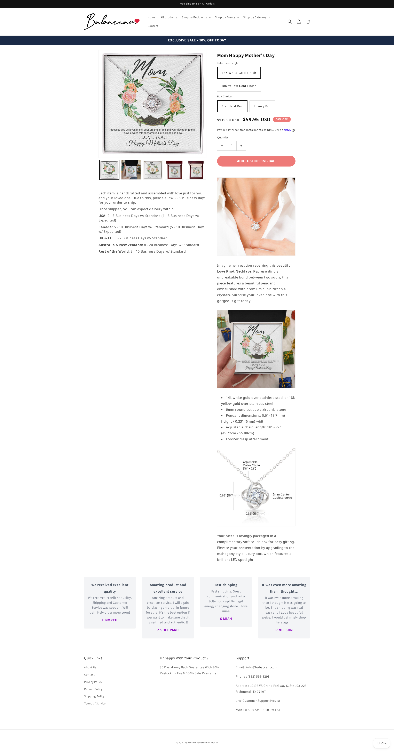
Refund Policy (93, 689)
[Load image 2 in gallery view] (131, 170)
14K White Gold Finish (239, 73)
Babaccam (190, 742)
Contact (89, 674)
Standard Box (232, 106)
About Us (90, 667)
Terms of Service (95, 703)
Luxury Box (262, 106)
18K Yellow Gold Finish (239, 86)
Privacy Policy (93, 682)
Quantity (223, 137)
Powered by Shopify (207, 742)
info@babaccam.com (261, 667)
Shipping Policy (94, 696)
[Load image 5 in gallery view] (196, 170)
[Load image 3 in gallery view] (153, 170)
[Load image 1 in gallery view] (109, 170)
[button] (196, 17)
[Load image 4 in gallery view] (174, 170)
